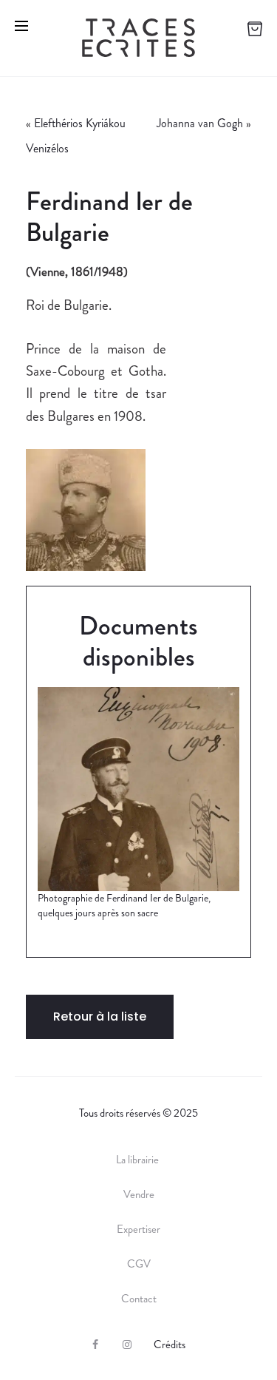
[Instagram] (127, 1344)
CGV (139, 1264)
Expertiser (138, 1229)
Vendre (138, 1194)
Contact (139, 1299)
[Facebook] (95, 1344)
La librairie (138, 1159)
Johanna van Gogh (200, 123)
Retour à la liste (99, 1016)
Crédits (169, 1344)
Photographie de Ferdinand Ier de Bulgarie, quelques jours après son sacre (124, 905)
